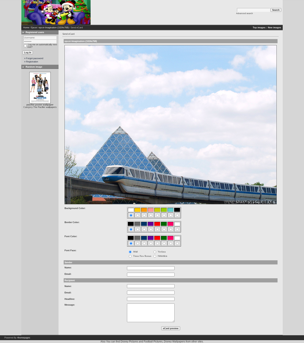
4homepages (23, 337)
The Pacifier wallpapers (45, 107)
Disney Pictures (129, 341)
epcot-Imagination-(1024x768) (54, 27)
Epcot (34, 27)
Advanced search (244, 13)
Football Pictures (153, 341)
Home (26, 27)
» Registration (31, 61)
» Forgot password (33, 58)
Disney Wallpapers (174, 341)
